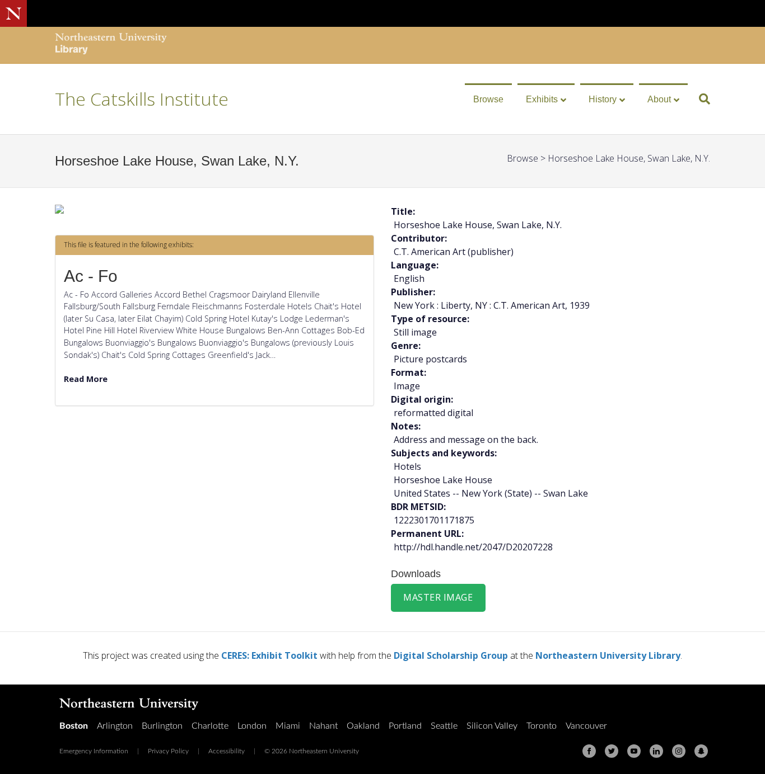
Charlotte (210, 725)
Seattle (444, 725)
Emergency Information (93, 751)
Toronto (541, 725)
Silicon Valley (492, 725)
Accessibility (226, 751)
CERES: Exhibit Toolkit (269, 655)
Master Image (438, 597)
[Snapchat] (701, 751)
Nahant (323, 725)
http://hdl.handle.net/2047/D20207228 (473, 547)
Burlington (162, 725)
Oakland (363, 725)
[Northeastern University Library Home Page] (111, 45)
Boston (73, 725)
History (603, 99)
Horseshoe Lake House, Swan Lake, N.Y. (629, 158)
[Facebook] (589, 751)
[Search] (700, 99)
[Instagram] (678, 751)
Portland (405, 725)
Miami (288, 725)
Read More (86, 379)
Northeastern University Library (607, 655)
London (252, 725)
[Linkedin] (656, 751)
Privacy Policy (168, 751)
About (659, 99)
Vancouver (586, 725)
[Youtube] (634, 751)
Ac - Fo (91, 276)
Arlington (115, 725)
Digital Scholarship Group (451, 655)
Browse (488, 99)
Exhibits (542, 99)
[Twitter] (611, 751)
